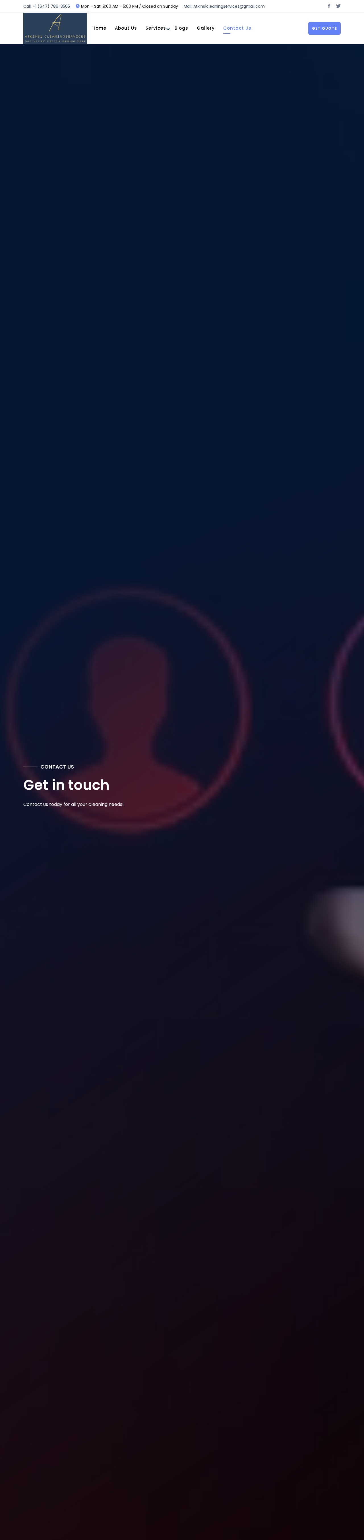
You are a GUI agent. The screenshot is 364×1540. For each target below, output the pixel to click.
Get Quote (324, 28)
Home (99, 28)
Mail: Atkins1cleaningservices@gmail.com (224, 6)
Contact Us (237, 28)
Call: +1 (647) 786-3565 (46, 6)
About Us (126, 28)
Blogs (181, 28)
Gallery (206, 28)
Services (156, 28)
